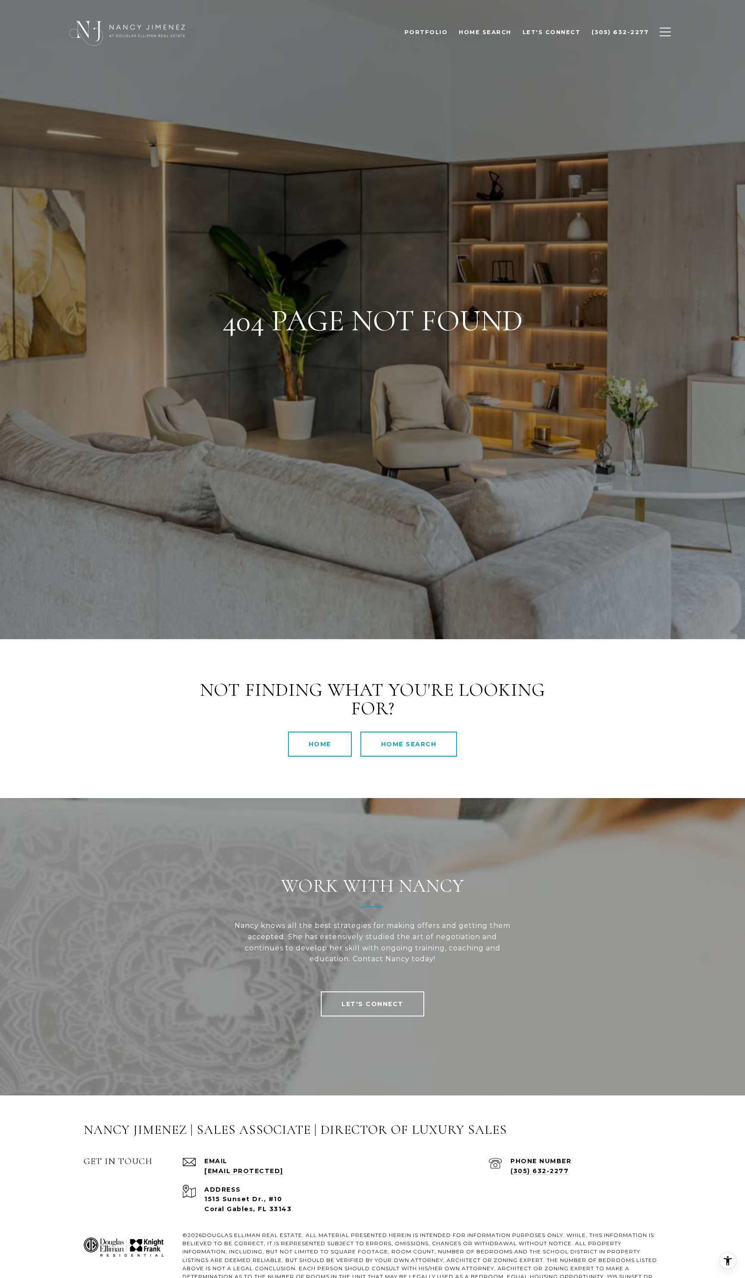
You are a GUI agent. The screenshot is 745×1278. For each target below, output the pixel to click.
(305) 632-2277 (539, 1171)
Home (320, 744)
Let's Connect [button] (372, 1004)
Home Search (409, 744)
